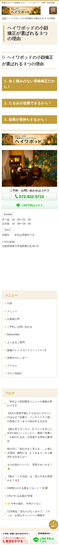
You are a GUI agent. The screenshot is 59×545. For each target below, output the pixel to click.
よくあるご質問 (16, 342)
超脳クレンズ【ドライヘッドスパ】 (27, 350)
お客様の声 (13, 319)
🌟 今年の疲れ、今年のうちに (24, 503)
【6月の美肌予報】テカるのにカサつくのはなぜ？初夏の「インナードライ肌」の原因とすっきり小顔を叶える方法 (29, 417)
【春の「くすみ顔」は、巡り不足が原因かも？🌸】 (29, 478)
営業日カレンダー (17, 357)
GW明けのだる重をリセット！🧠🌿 (27, 488)
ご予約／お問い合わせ (19, 326)
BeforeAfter (13, 334)
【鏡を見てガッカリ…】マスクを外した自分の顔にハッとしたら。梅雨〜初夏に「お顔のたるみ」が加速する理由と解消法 (29, 435)
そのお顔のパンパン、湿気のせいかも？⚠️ (29, 466)
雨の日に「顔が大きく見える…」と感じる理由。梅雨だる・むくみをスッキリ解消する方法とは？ (29, 452)
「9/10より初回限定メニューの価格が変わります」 (29, 403)
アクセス (12, 365)
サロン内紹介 (14, 373)
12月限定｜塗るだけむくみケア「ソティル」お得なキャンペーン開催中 (28, 513)
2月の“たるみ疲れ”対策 (20, 496)
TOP (4, 18)
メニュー (12, 311)
